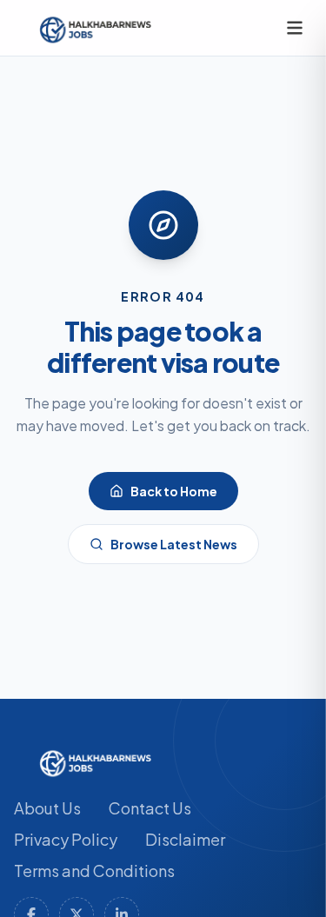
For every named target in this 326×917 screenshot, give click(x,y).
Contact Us (150, 808)
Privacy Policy (65, 839)
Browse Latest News (173, 544)
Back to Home (173, 491)
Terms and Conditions (94, 870)
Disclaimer (185, 839)
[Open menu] (294, 27)
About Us (47, 808)
